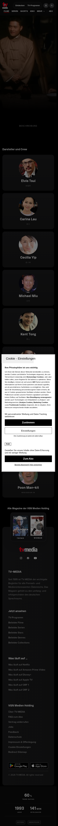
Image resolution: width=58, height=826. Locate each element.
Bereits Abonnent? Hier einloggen (28, 465)
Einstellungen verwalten (28, 430)
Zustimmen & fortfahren (28, 422)
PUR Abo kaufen (28, 458)
